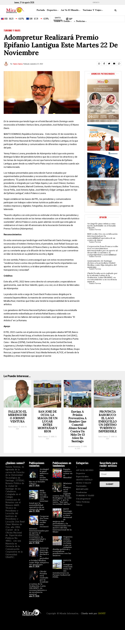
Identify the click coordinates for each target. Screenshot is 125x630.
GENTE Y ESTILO (84, 479)
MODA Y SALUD (83, 483)
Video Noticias (83, 502)
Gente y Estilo (62, 21)
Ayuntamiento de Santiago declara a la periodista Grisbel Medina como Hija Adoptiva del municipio (101, 264)
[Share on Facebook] (104, 63)
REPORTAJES (82, 489)
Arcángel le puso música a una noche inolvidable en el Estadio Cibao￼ (101, 225)
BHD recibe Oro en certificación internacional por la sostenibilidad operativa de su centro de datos (102, 237)
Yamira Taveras (18, 63)
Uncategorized (83, 498)
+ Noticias (79, 21)
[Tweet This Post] (109, 63)
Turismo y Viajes (92, 10)
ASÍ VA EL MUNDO (84, 470)
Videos (79, 505)
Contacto (96, 2)
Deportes (52, 10)
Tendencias (81, 492)
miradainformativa (74, 446)
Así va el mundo (70, 10)
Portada (41, 10)
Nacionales (81, 486)
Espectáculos (82, 476)
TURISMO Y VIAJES (85, 495)
